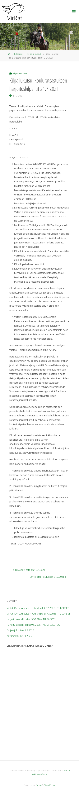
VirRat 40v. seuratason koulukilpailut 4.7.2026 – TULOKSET (38, 613)
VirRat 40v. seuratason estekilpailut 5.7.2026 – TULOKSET (38, 608)
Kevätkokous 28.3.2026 (19, 636)
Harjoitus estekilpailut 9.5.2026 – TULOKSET (30, 619)
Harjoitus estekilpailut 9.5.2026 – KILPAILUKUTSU (33, 624)
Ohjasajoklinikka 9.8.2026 (20, 630)
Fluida (38, 784)
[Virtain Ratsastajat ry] (14, 11)
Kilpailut (18, 53)
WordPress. (49, 784)
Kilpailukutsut (34, 53)
